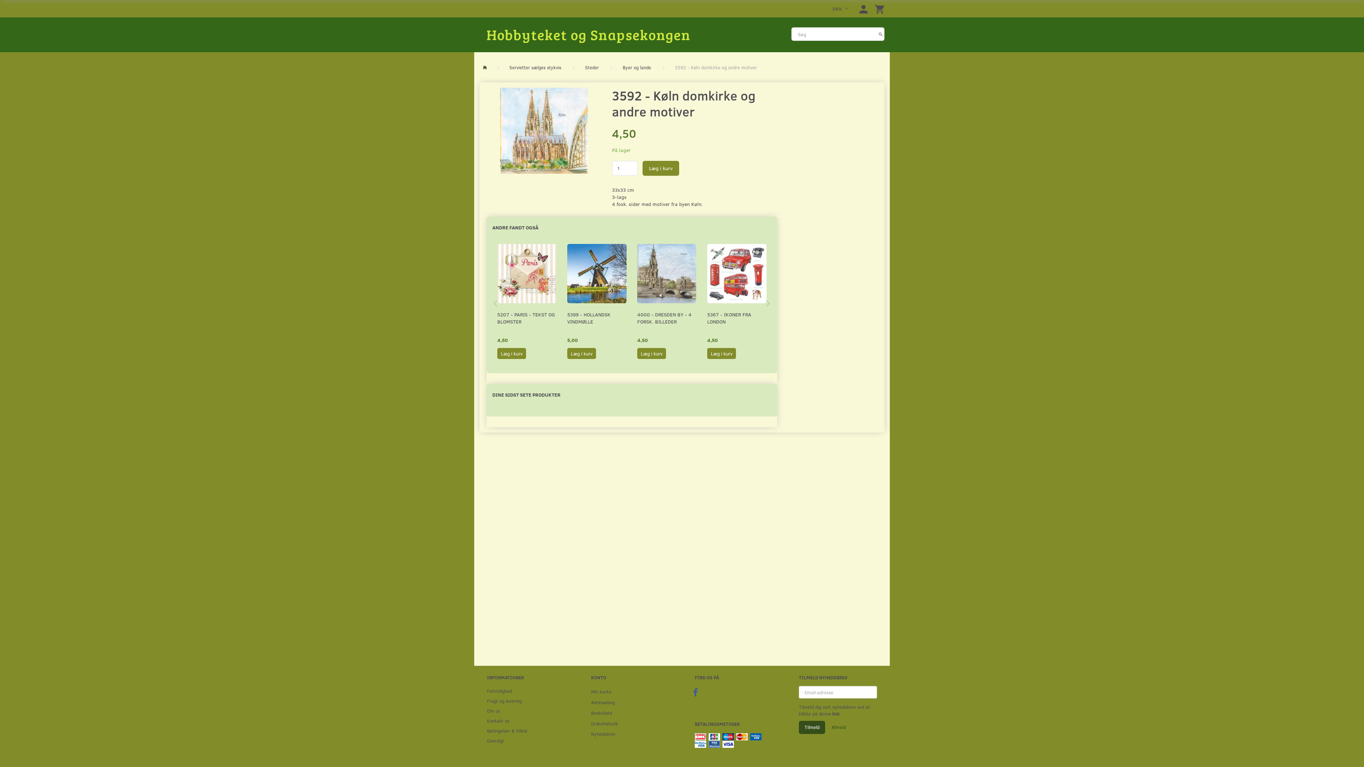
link (835, 714)
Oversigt (495, 741)
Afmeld (839, 727)
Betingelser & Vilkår (507, 731)
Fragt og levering (504, 701)
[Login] (863, 8)
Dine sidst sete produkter (526, 394)
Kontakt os (498, 721)
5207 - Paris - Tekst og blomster (526, 318)
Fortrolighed (499, 691)
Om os (493, 711)
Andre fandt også (515, 227)
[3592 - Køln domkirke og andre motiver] (544, 131)
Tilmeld (812, 727)
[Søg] (881, 34)
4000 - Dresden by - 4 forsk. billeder (664, 318)
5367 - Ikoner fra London (729, 318)
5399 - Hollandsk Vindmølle (589, 318)
